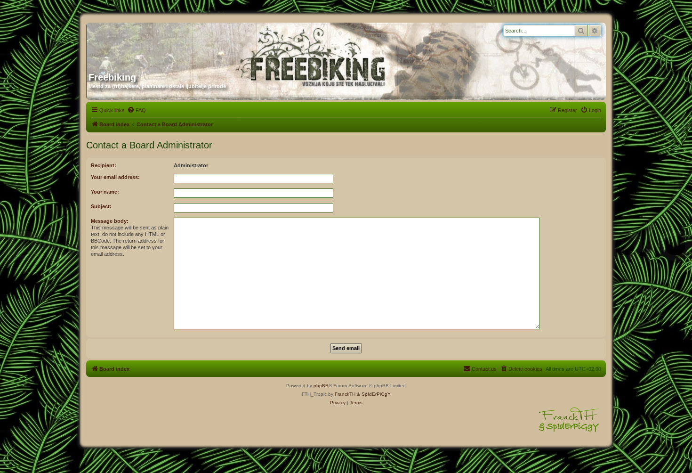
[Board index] (179, 44)
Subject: (101, 206)
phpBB (321, 385)
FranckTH (345, 394)
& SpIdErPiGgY (374, 394)
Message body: (110, 221)
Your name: (105, 192)
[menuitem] (136, 110)
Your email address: (115, 177)
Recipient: (103, 165)
